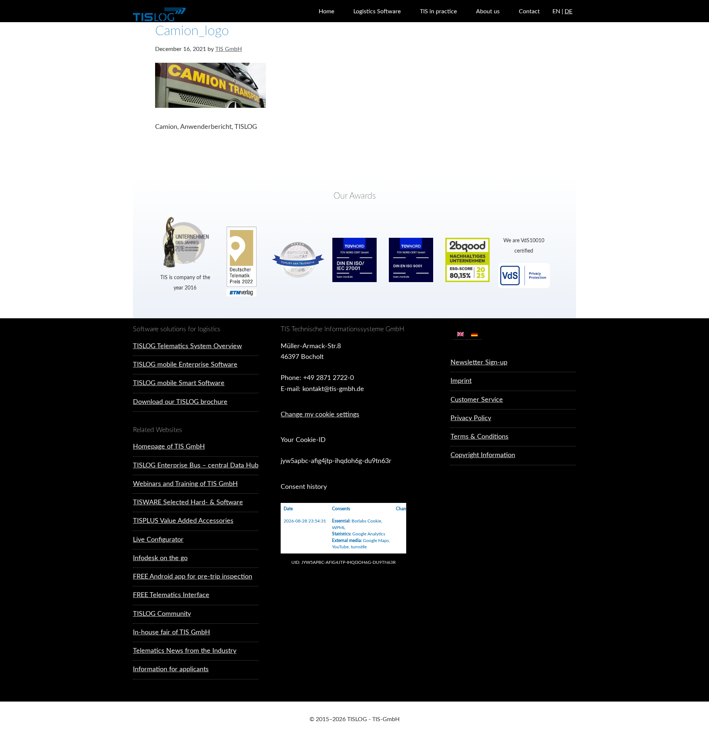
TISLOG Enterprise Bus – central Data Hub (195, 465)
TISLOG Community (162, 614)
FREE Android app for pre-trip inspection (192, 576)
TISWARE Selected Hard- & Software (188, 502)
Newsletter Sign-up (479, 362)
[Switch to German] (474, 334)
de (568, 11)
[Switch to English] (460, 334)
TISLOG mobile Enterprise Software (185, 364)
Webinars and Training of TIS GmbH (185, 484)
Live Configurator (158, 540)
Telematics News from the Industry (184, 651)
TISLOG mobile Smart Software (179, 383)
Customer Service (477, 400)
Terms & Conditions (479, 436)
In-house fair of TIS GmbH (171, 632)
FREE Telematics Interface (171, 595)
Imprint (461, 381)
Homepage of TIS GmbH (169, 446)
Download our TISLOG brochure (180, 402)
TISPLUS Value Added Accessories (183, 521)
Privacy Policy (471, 418)
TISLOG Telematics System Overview (187, 346)
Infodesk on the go (160, 558)
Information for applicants (171, 669)
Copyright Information (483, 455)
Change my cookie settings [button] (320, 414)
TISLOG (177, 15)
